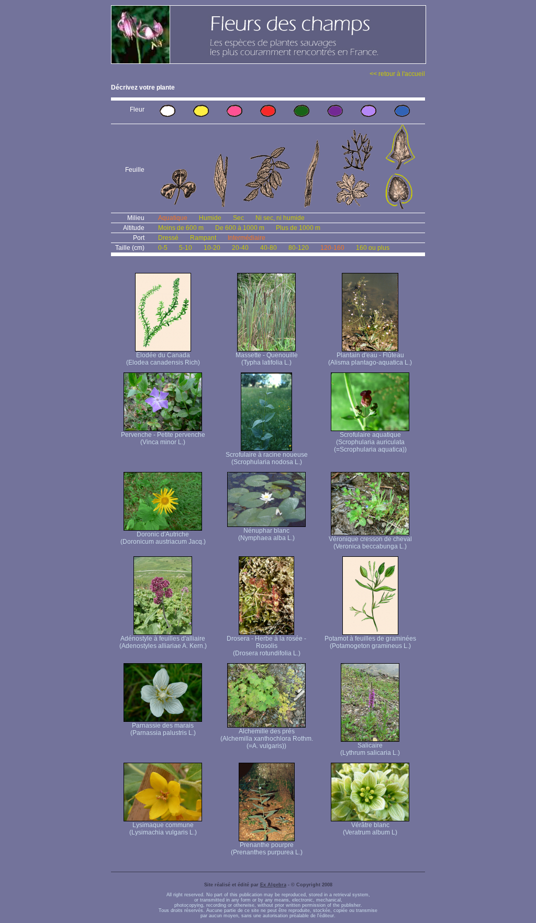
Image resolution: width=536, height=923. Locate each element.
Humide (210, 218)
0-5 (163, 247)
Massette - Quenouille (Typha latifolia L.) (267, 358)
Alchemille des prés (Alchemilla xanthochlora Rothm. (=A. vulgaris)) (266, 739)
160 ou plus (372, 247)
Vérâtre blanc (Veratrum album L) (370, 828)
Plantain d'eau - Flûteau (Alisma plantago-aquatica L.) (370, 358)
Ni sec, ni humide (280, 218)
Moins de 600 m (181, 228)
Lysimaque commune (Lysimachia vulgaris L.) (163, 828)
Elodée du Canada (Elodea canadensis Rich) (163, 358)
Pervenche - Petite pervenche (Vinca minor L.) (163, 438)
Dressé (168, 237)
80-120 (298, 247)
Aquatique (172, 218)
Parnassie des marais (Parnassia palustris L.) (163, 729)
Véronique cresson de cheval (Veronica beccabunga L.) (370, 542)
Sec (238, 218)
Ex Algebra (273, 884)
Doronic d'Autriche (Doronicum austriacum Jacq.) (163, 538)
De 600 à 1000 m (239, 228)
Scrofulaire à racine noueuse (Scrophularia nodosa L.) (267, 458)
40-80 (268, 247)
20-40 (240, 247)
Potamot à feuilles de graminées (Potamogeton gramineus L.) (370, 642)
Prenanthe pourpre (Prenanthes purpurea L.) (267, 848)
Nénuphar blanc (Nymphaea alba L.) (266, 534)
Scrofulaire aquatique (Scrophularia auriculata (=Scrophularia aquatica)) (370, 442)
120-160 (332, 247)
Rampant (203, 237)
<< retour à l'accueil (397, 74)
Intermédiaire (246, 237)
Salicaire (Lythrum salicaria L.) (370, 749)
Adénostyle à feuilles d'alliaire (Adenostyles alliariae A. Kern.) (163, 642)
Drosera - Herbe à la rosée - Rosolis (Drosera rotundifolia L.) (266, 646)
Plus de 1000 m (298, 228)
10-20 (212, 247)
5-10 (185, 247)
